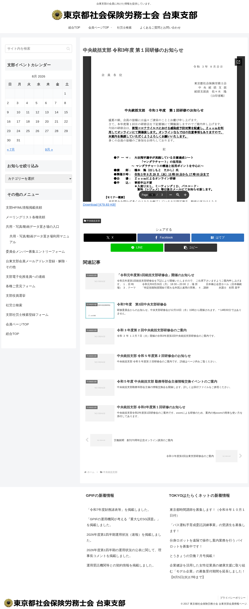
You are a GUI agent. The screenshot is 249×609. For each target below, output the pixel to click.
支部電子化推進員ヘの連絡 (25, 276)
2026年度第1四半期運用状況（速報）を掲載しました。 (124, 537)
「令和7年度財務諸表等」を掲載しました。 (119, 510)
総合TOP (12, 334)
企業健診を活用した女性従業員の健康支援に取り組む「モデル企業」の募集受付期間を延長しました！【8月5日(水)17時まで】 (207, 571)
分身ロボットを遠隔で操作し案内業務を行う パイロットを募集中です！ (206, 543)
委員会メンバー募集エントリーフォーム (35, 251)
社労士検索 (14, 305)
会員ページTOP (17, 324)
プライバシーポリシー (233, 597)
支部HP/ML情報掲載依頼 (24, 207)
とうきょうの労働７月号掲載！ (193, 556)
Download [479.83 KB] (99, 204)
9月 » (49, 149)
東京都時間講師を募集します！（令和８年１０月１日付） (207, 512)
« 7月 (11, 149)
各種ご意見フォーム (20, 286)
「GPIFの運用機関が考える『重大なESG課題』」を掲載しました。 (123, 522)
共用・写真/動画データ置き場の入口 (32, 226)
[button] (190, 248)
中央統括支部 (93, 221)
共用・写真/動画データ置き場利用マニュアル (39, 239)
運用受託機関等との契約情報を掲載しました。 (121, 565)
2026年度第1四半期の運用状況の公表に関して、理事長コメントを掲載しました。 (124, 553)
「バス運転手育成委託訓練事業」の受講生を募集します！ (207, 528)
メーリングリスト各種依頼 (25, 217)
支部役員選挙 (16, 295)
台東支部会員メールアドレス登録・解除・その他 (37, 264)
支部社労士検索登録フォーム (27, 315)
